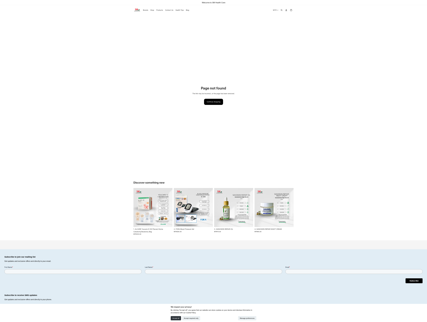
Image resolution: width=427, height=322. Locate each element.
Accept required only (191, 318)
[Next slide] (169, 207)
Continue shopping (213, 102)
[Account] (286, 10)
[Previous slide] (136, 207)
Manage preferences (247, 318)
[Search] (281, 10)
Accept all (175, 318)
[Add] (169, 224)
